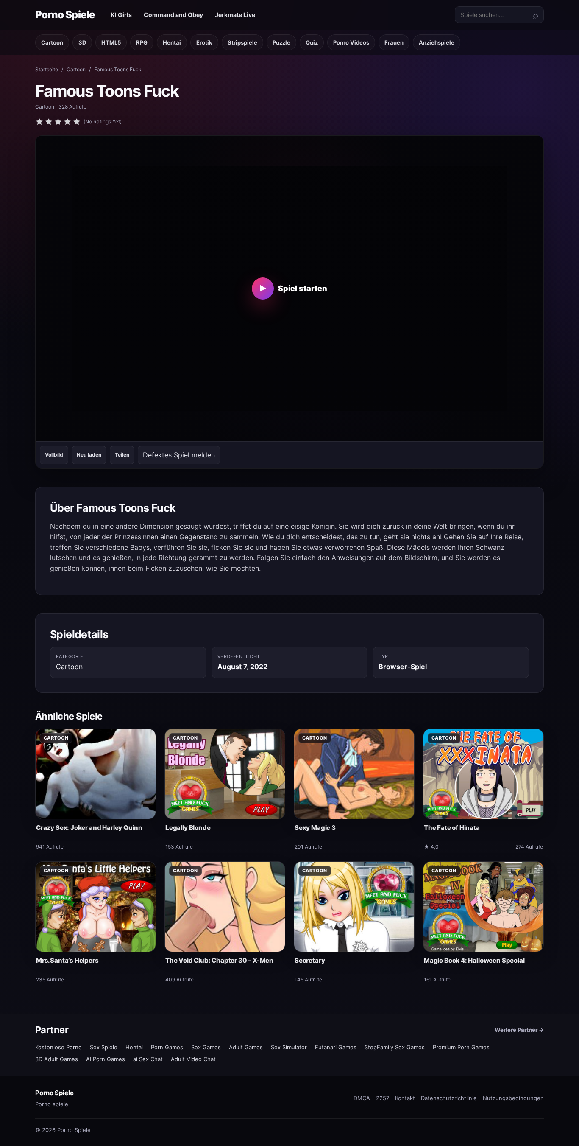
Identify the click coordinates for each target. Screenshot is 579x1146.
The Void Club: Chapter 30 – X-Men (219, 960)
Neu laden (89, 454)
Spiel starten (293, 288)
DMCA (362, 1098)
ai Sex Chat (148, 1059)
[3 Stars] (58, 122)
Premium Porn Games (461, 1047)
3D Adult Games (56, 1059)
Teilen (122, 454)
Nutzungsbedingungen (513, 1098)
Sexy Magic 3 (315, 828)
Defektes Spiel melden (179, 455)
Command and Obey (173, 14)
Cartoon (52, 42)
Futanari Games (335, 1047)
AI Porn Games (105, 1059)
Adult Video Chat (193, 1059)
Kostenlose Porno (58, 1047)
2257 (382, 1098)
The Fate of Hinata (452, 828)
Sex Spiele (103, 1047)
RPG (142, 42)
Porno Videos (351, 42)
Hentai (172, 42)
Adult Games (246, 1047)
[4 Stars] (67, 122)
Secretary (310, 960)
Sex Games (206, 1047)
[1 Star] (39, 122)
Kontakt (405, 1098)
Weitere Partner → (519, 1029)
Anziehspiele (436, 42)
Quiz (312, 42)
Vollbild (54, 454)
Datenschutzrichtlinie (449, 1098)
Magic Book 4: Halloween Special (474, 960)
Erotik (204, 42)
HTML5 (111, 42)
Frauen (394, 42)
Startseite (46, 69)
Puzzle (281, 42)
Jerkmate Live (235, 14)
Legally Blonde (187, 828)
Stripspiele (242, 42)
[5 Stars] (76, 122)
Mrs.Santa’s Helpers (67, 960)
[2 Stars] (49, 122)
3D (82, 42)
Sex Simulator (289, 1047)
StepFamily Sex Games (395, 1047)
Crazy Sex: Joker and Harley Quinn (89, 828)
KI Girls (121, 14)
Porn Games (167, 1047)
